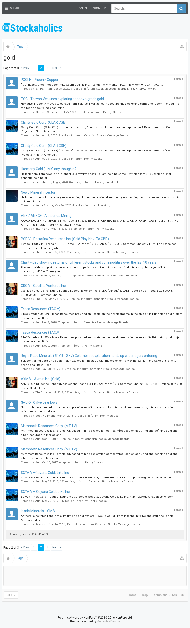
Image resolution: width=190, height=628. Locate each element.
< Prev (25, 68)
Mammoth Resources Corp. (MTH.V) (49, 426)
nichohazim (43, 182)
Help (144, 595)
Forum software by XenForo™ (95, 617)
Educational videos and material (116, 275)
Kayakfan (41, 524)
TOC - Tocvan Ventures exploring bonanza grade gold (62, 99)
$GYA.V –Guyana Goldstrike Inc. (45, 473)
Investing (104, 205)
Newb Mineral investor (38, 192)
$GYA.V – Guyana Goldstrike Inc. (45, 492)
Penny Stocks (112, 112)
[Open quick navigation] (181, 46)
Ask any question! (106, 182)
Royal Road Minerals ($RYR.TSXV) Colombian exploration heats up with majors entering (89, 356)
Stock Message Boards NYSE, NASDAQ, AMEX (126, 88)
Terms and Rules (164, 595)
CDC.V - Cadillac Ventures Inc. (43, 286)
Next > (56, 68)
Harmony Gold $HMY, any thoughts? (48, 169)
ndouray (40, 369)
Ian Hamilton (43, 88)
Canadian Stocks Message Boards (106, 135)
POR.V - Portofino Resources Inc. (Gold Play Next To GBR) (65, 239)
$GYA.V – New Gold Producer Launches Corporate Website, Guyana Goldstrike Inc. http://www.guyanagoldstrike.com (97, 477)
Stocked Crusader (47, 112)
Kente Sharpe (44, 205)
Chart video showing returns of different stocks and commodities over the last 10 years (89, 262)
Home (132, 595)
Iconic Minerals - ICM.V (38, 511)
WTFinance (42, 275)
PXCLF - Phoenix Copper (39, 80)
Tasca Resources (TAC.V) (40, 309)
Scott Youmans (45, 415)
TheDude (41, 252)
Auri (38, 135)
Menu (14, 8)
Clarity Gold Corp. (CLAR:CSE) (43, 122)
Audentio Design (108, 621)
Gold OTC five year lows (39, 402)
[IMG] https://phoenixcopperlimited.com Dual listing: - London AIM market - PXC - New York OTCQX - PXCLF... (92, 84)
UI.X (10, 595)
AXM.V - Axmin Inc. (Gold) (40, 379)
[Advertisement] (130, 27)
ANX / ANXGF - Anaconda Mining (46, 216)
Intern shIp (42, 228)
